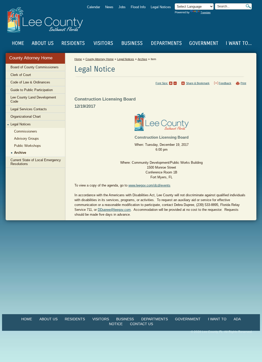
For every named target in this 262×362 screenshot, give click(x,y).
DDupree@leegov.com (114, 210)
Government (188, 319)
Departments (154, 319)
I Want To (217, 319)
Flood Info (138, 7)
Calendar (93, 7)
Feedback (225, 83)
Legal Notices (161, 7)
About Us (48, 319)
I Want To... (238, 43)
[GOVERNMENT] (204, 43)
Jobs (122, 7)
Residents (75, 319)
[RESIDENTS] (73, 43)
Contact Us (141, 324)
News (109, 7)
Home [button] (48, 20)
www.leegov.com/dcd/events (149, 185)
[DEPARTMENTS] (166, 43)
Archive (142, 59)
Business (125, 319)
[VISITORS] (103, 43)
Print (243, 83)
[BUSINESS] (132, 43)
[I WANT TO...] (238, 43)
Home (18, 43)
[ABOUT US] (42, 43)
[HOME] (18, 43)
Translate (206, 12)
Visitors (100, 319)
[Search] (248, 6)
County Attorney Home (30, 58)
